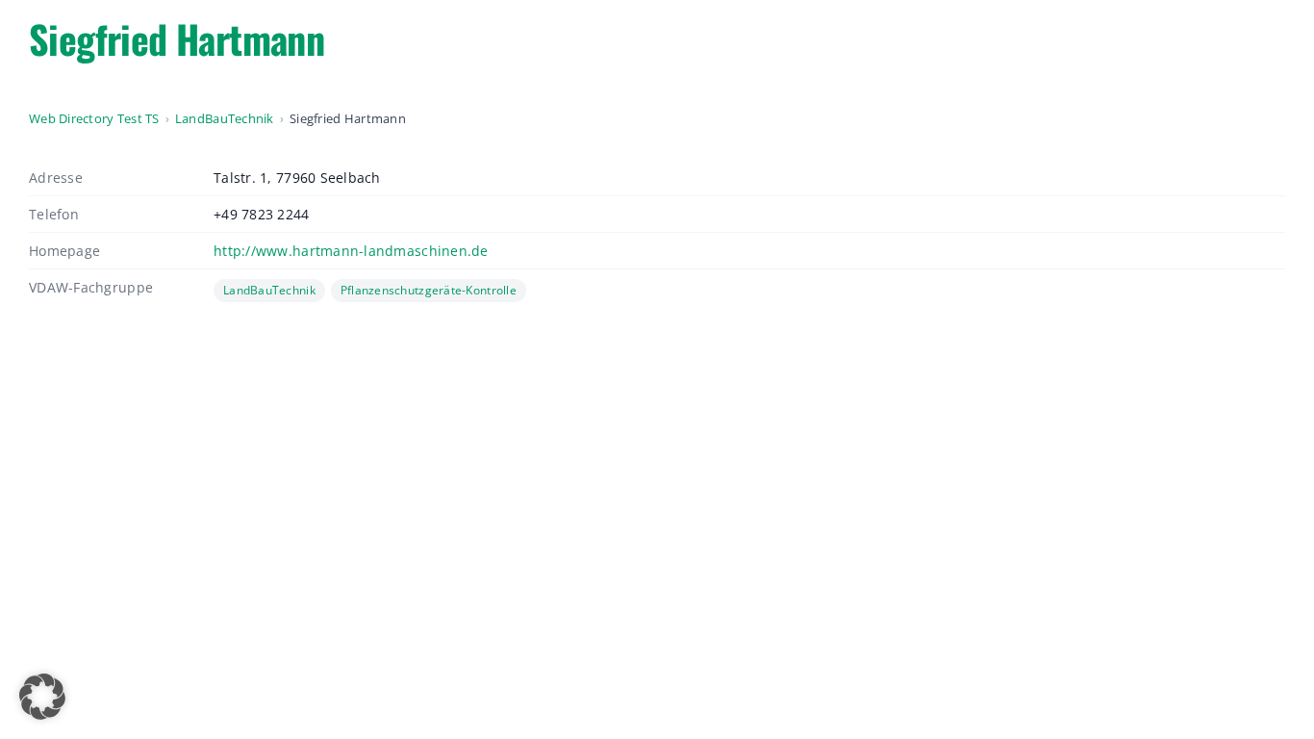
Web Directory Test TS (94, 118)
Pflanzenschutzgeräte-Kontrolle (429, 290)
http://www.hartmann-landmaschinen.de (351, 251)
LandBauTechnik (224, 118)
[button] (42, 696)
